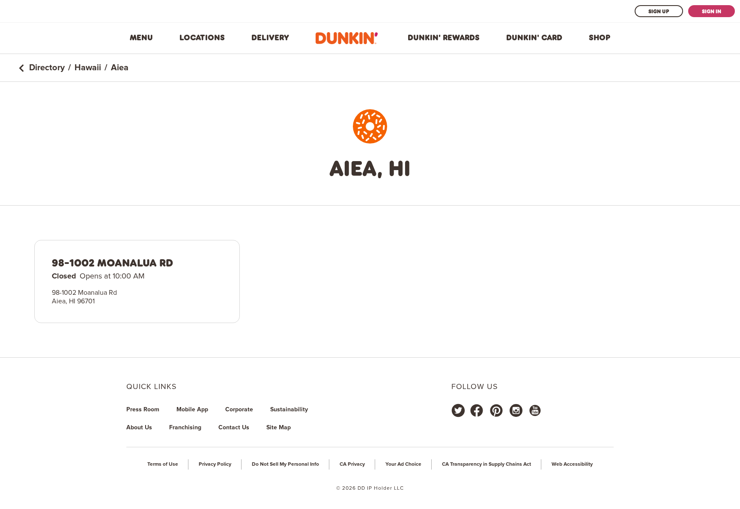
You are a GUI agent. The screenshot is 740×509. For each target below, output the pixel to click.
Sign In (711, 11)
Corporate (239, 410)
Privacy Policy (215, 464)
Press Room (142, 410)
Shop (599, 37)
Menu (141, 37)
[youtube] (534, 410)
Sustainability (289, 410)
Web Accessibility (572, 464)
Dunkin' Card (534, 37)
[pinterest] (496, 410)
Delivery (270, 37)
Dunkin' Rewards (444, 37)
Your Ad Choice (403, 464)
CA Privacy (352, 464)
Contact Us (233, 428)
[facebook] (476, 410)
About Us (139, 428)
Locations (202, 37)
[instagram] (516, 410)
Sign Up (658, 11)
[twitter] (458, 410)
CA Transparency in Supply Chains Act (486, 464)
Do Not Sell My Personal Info (285, 464)
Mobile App (192, 410)
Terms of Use (162, 464)
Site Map (278, 428)
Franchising (185, 428)
